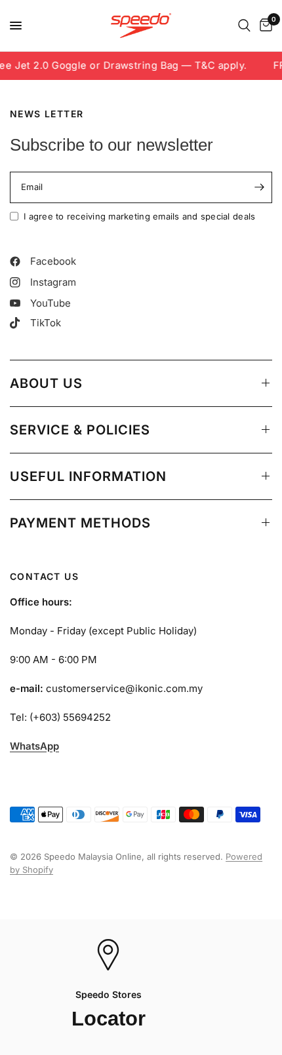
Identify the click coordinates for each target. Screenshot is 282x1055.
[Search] (244, 25)
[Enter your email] (259, 187)
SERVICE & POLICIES (80, 430)
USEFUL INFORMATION (88, 476)
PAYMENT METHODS (80, 523)
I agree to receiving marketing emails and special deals (139, 216)
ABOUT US (46, 383)
